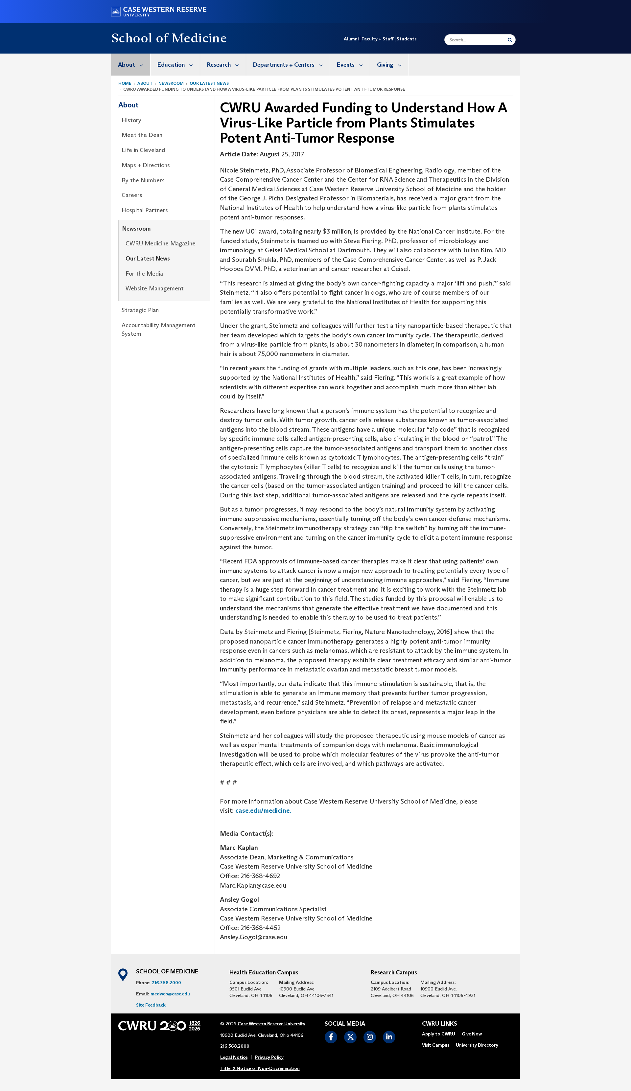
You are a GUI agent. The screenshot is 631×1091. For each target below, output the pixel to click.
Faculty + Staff (378, 39)
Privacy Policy (269, 1057)
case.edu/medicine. (263, 810)
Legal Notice (233, 1057)
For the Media (144, 273)
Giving (385, 64)
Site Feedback (151, 1005)
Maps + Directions (146, 165)
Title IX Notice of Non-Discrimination (260, 1068)
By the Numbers (143, 180)
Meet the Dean (142, 135)
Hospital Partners (145, 210)
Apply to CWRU (438, 1034)
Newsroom (171, 83)
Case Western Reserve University (271, 1024)
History (131, 120)
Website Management (155, 288)
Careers (132, 195)
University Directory (477, 1045)
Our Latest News (209, 83)
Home (124, 83)
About (126, 64)
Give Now (472, 1034)
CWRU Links (439, 1024)
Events (346, 64)
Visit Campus (435, 1045)
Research (219, 64)
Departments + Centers (284, 64)
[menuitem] (131, 65)
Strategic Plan (140, 310)
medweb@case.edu (170, 994)
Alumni (351, 39)
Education (171, 64)
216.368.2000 (166, 983)
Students (406, 39)
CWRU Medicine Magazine (161, 243)
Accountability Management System (159, 329)
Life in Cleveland (143, 150)
